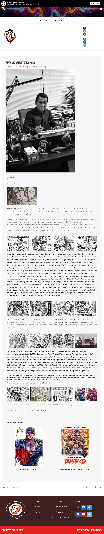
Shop (38, 518)
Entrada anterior (10, 487)
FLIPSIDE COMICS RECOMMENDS (16, 422)
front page (24, 67)
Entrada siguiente (93, 487)
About (38, 506)
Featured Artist (13, 67)
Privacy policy (61, 512)
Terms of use (61, 506)
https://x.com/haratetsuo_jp (35, 410)
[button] (49, 36)
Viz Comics (66, 322)
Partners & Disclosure (61, 518)
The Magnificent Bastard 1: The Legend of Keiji (75, 469)
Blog (38, 512)
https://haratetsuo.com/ (62, 405)
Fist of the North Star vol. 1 (29, 469)
